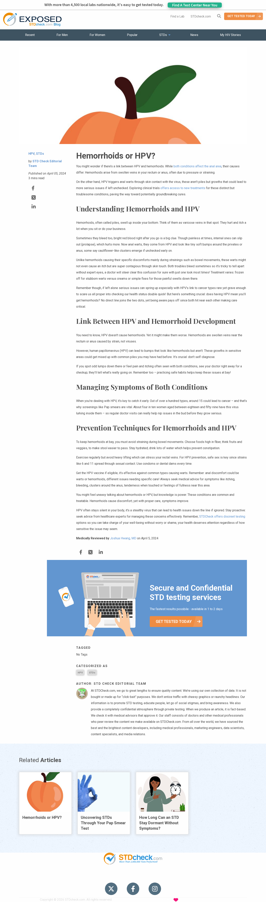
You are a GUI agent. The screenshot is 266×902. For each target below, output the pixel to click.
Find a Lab (177, 16)
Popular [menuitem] (132, 35)
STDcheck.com (201, 16)
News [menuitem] (194, 35)
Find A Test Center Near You (194, 5)
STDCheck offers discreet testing (222, 516)
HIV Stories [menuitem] (123, 876)
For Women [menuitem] (97, 35)
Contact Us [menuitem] (144, 876)
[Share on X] (33, 197)
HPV (80, 672)
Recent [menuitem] (30, 35)
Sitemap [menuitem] (163, 876)
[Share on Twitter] (33, 188)
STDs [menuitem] (163, 35)
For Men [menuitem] (62, 35)
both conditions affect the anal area (197, 166)
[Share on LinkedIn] (33, 206)
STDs (92, 672)
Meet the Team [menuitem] (185, 876)
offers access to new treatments (182, 188)
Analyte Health (211, 899)
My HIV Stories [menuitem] (230, 35)
